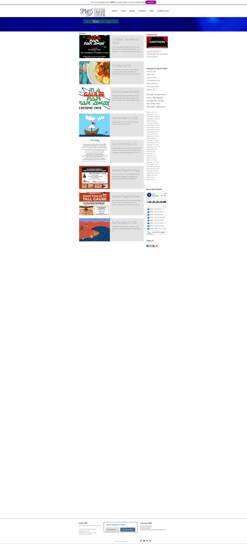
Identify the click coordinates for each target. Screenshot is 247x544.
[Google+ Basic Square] (153, 246)
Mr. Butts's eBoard (145, 528)
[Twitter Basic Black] (144, 541)
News (158, 104)
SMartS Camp (160, 107)
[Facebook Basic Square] (148, 246)
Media (153, 104)
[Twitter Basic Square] (150, 246)
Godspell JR (159, 98)
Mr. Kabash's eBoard (146, 526)
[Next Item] (165, 42)
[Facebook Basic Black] (141, 541)
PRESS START (151, 107)
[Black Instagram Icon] (150, 541)
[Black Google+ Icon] (147, 541)
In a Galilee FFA (151, 101)
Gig (154, 98)
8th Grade (150, 94)
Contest (149, 98)
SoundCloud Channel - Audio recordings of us (153, 529)
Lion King (161, 101)
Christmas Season (160, 94)
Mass (148, 104)
